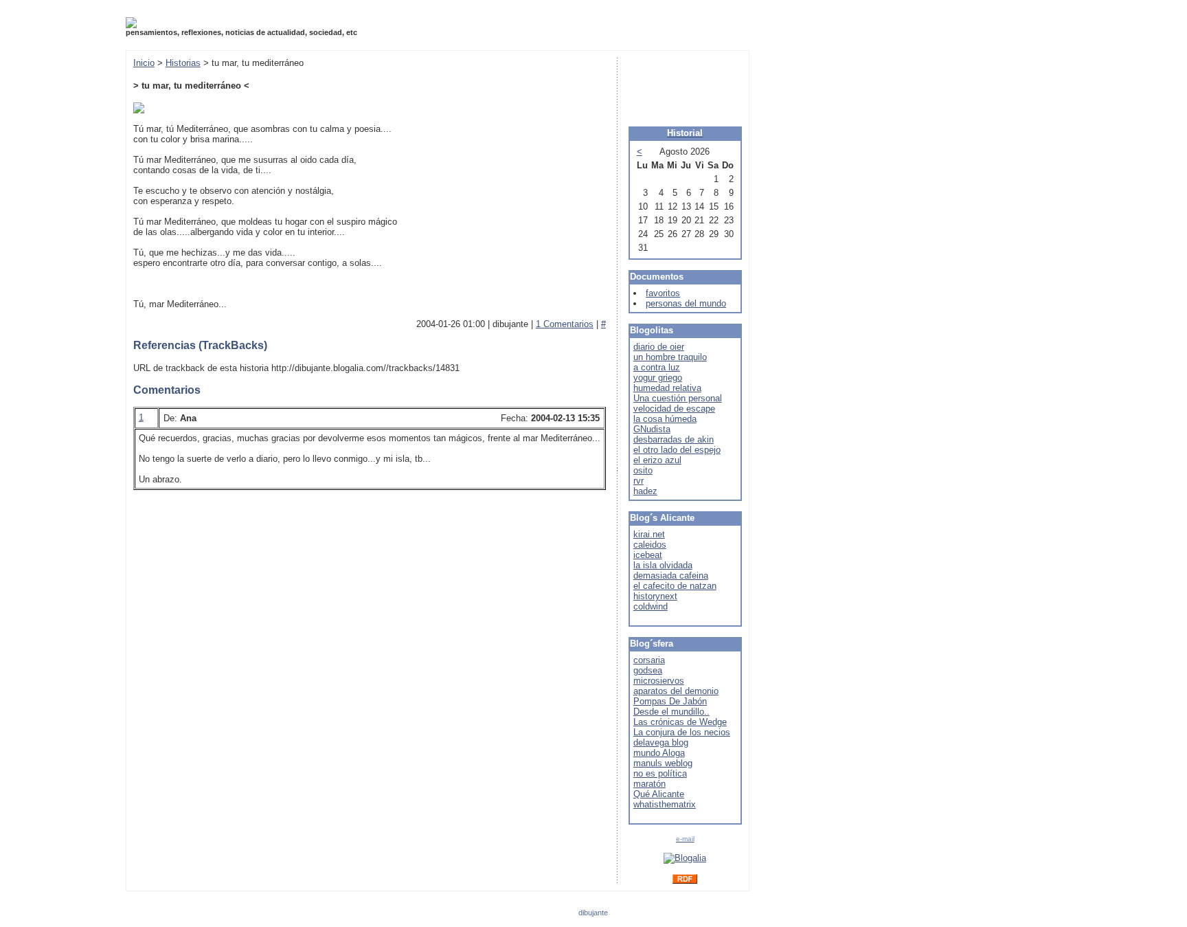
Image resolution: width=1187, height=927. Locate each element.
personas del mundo (686, 303)
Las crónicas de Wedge (680, 722)
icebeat (647, 555)
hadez (645, 491)
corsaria (649, 660)
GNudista (651, 429)
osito (643, 470)
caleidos (649, 544)
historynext (655, 596)
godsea (647, 670)
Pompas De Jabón (670, 701)
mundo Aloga (659, 753)
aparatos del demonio (676, 691)
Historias (183, 63)
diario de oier (658, 347)
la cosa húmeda (665, 419)
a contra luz (656, 367)
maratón (649, 784)
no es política (660, 773)
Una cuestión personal (677, 398)
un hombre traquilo (670, 357)
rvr (638, 481)
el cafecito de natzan (674, 586)
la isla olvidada (662, 565)
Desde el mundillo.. (671, 711)
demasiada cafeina (670, 575)
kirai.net (649, 534)
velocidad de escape (674, 408)
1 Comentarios (565, 324)
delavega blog (660, 742)
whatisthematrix (664, 804)
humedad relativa (667, 388)
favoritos (663, 293)
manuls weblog (662, 763)
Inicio (144, 63)
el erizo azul (657, 460)
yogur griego (657, 377)
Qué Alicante (658, 794)
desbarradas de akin (673, 439)
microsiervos (658, 680)
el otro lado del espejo (677, 450)
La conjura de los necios (681, 732)
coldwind (650, 606)
